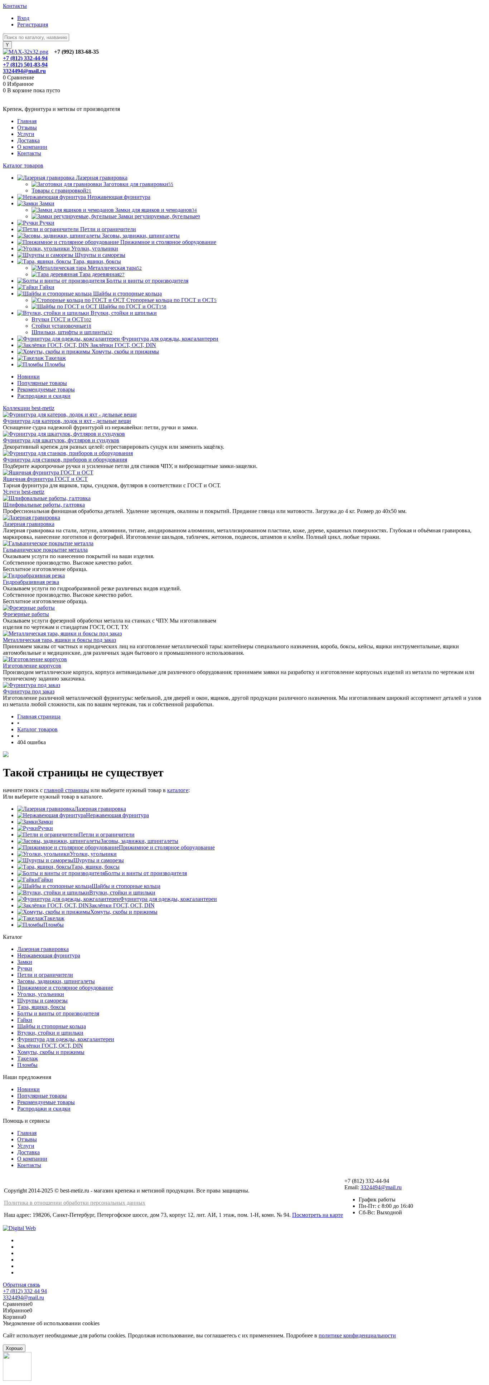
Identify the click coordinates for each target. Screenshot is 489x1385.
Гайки (45, 880)
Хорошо (14, 1348)
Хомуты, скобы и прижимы (124, 912)
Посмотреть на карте (317, 1215)
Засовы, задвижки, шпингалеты (139, 841)
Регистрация (32, 24)
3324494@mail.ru (24, 71)
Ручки (45, 828)
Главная (27, 121)
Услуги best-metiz (23, 492)
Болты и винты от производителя (146, 873)
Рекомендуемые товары (46, 389)
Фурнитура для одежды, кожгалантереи (168, 899)
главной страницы (66, 790)
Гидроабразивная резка (31, 582)
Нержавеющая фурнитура (117, 815)
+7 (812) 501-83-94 (25, 65)
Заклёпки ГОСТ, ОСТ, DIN (122, 905)
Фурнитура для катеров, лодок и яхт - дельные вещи (67, 421)
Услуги (25, 134)
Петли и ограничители (107, 835)
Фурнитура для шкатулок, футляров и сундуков (61, 440)
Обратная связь (21, 1285)
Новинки (28, 377)
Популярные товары (42, 383)
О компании (32, 147)
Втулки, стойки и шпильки (122, 892)
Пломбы (53, 925)
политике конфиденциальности (357, 1335)
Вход (23, 18)
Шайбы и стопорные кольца (126, 886)
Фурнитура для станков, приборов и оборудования (65, 460)
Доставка (28, 140)
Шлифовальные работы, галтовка (44, 505)
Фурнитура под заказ (28, 691)
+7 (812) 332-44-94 (25, 58)
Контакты (15, 6)
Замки (45, 822)
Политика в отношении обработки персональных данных (74, 1203)
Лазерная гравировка (28, 524)
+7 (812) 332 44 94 (25, 1291)
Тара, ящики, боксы (95, 867)
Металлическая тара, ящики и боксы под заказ (59, 640)
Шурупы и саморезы (98, 860)
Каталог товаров (23, 165)
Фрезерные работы (26, 614)
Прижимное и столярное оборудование (167, 847)
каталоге (177, 790)
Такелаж (54, 918)
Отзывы (27, 128)
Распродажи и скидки (44, 396)
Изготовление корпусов (32, 666)
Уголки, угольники (93, 854)
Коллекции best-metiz (28, 408)
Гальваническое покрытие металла (45, 550)
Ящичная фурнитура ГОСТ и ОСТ (45, 479)
